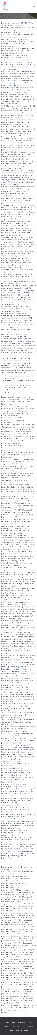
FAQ (30, 1022)
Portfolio (16, 1026)
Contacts (30, 1026)
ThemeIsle (25, 1030)
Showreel (7, 1026)
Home (7, 1022)
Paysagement (22, 1022)
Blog (23, 1026)
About (13, 1022)
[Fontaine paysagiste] (5, 6)
